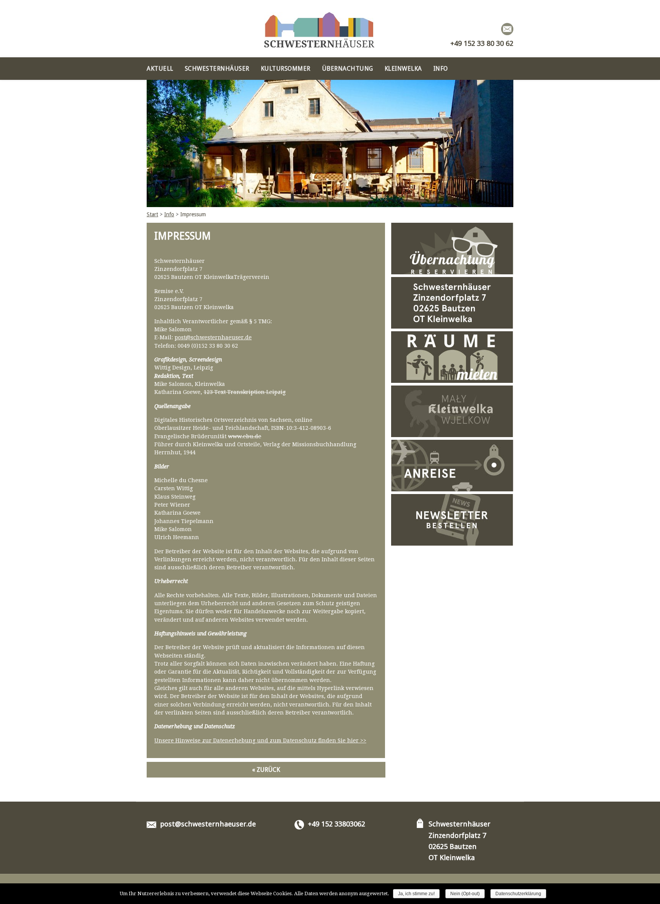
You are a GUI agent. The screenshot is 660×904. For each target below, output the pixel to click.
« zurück (266, 769)
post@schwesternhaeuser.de (213, 337)
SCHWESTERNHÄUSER (217, 68)
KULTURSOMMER (286, 68)
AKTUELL (160, 68)
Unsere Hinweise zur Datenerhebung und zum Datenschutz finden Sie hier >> (260, 740)
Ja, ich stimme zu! (416, 893)
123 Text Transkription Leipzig (245, 392)
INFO (441, 68)
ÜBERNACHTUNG (347, 68)
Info (169, 214)
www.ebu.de (244, 436)
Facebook (493, 29)
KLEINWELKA (403, 68)
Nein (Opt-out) (465, 893)
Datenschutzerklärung (518, 893)
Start (152, 214)
